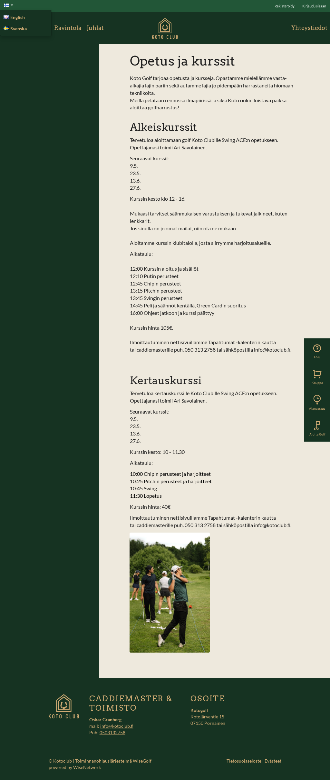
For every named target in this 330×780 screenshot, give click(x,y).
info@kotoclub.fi (116, 726)
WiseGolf (142, 761)
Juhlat (95, 28)
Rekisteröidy (285, 6)
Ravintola (68, 28)
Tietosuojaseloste (244, 761)
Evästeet (273, 761)
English (17, 17)
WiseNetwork (87, 767)
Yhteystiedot (309, 28)
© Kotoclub (60, 761)
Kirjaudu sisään (314, 6)
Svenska (18, 28)
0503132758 (112, 732)
